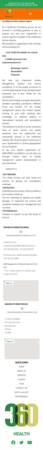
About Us (21, 371)
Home (21, 367)
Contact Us (21, 388)
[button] (30, 14)
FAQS (21, 384)
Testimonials (21, 396)
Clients (21, 379)
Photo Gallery (21, 392)
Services (21, 375)
